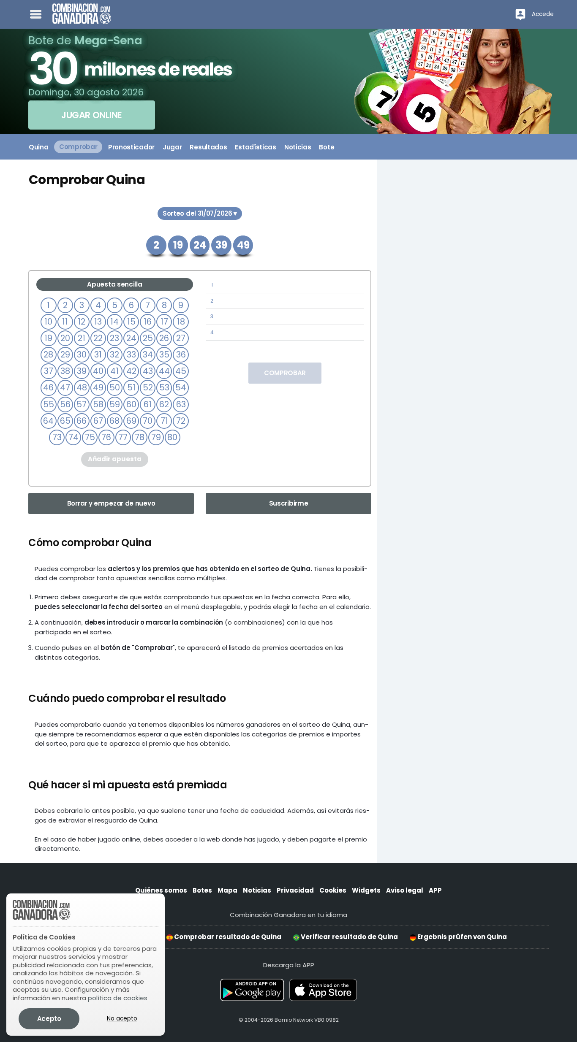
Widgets (366, 890)
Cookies (332, 890)
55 (48, 404)
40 (98, 371)
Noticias (257, 890)
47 (65, 387)
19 (48, 338)
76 (106, 437)
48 (81, 387)
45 (180, 371)
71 (164, 421)
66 (81, 421)
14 (114, 321)
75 (90, 437)
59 (114, 404)
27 (180, 338)
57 (81, 404)
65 (65, 421)
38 (65, 371)
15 (131, 321)
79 (156, 437)
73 (57, 437)
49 (98, 387)
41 (114, 371)
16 (148, 321)
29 (65, 354)
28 (48, 354)
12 (81, 321)
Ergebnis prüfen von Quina (461, 936)
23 (114, 338)
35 (164, 354)
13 (98, 321)
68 (114, 421)
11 (65, 321)
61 (148, 404)
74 (73, 437)
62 (164, 404)
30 (82, 354)
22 (98, 338)
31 (98, 354)
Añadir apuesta (115, 459)
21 (81, 338)
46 (48, 387)
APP (435, 890)
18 (181, 321)
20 (65, 338)
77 (123, 437)
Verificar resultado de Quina (348, 936)
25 (148, 338)
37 (48, 371)
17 (164, 321)
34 (148, 354)
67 (98, 421)
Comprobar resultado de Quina (227, 936)
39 (82, 371)
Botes (202, 890)
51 (131, 387)
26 (164, 338)
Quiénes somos (161, 890)
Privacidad (295, 890)
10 (48, 321)
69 (131, 421)
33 (131, 354)
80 (172, 437)
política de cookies (117, 997)
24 (131, 338)
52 (148, 387)
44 (164, 371)
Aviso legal (404, 890)
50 (114, 387)
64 (48, 421)
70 (147, 421)
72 (180, 421)
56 (65, 404)
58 (98, 404)
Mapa (227, 890)
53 (164, 387)
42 (131, 371)
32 (114, 354)
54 (180, 387)
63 (181, 404)
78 (139, 437)
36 (181, 354)
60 (131, 404)
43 (148, 371)
